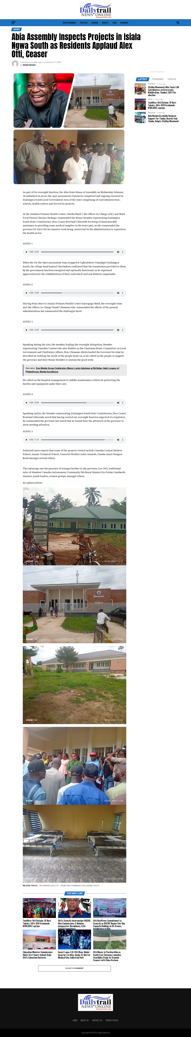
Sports (105, 22)
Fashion (94, 22)
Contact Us (97, 1020)
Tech (114, 22)
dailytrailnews (29, 65)
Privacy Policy (112, 1020)
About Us (85, 1020)
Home (75, 1020)
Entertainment (69, 22)
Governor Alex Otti (49, 886)
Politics (83, 22)
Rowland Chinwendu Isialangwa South (80, 886)
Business (124, 22)
